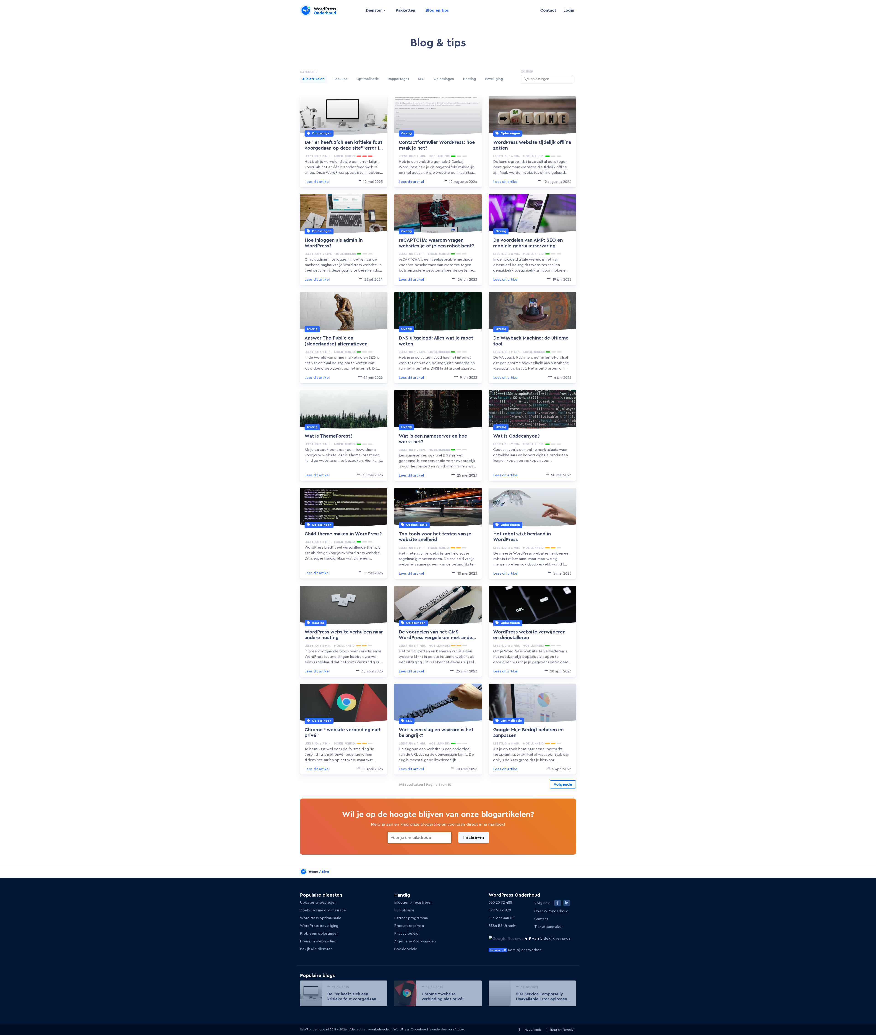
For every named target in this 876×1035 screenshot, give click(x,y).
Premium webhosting (318, 941)
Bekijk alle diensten (316, 949)
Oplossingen (444, 79)
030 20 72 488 (500, 902)
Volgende (563, 784)
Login (568, 10)
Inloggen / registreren (413, 902)
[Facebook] (557, 903)
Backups (340, 79)
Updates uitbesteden (318, 902)
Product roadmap (409, 926)
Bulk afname (404, 910)
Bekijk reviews (557, 938)
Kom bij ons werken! (516, 950)
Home (313, 871)
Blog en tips (437, 10)
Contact (548, 10)
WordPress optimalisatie (320, 918)
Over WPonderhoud (551, 911)
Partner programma (411, 918)
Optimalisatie (367, 79)
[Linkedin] (566, 903)
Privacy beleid (406, 933)
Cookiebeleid (405, 949)
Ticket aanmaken (548, 927)
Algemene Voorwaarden (415, 941)
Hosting (469, 79)
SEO (421, 79)
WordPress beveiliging (319, 926)
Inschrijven (473, 837)
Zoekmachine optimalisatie (323, 910)
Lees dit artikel (318, 182)
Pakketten (405, 10)
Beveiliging (494, 79)
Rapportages (398, 79)
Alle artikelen (313, 79)
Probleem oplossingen (319, 933)
